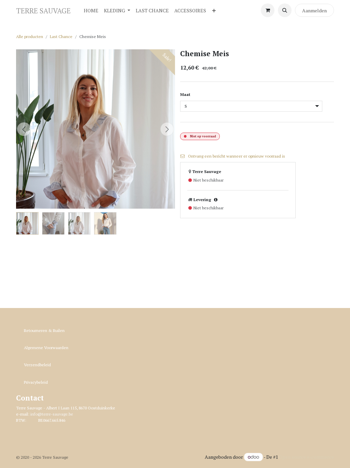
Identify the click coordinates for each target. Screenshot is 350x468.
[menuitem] (91, 10)
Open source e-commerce (306, 457)
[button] (285, 10)
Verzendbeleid (37, 364)
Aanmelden (314, 10)
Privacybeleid (36, 382)
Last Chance (61, 36)
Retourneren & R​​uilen (44, 330)
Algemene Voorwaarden (46, 347)
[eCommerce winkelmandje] (267, 10)
